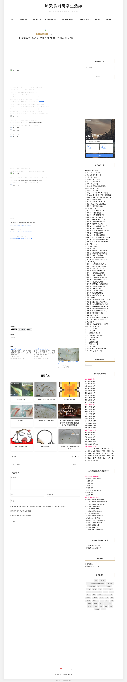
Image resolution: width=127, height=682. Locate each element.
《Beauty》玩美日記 (93, 173)
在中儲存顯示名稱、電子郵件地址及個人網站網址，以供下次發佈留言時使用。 (40, 506)
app (96, 580)
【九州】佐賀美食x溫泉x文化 (96, 264)
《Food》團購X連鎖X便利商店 (97, 186)
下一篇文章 (73, 464)
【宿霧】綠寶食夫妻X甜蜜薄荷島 (97, 317)
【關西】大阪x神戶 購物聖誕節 (97, 250)
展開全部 (88, 170)
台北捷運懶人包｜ (51, 19)
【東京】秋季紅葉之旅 (94, 213)
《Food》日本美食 (93, 190)
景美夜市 (101, 597)
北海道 (88, 591)
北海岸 (111, 589)
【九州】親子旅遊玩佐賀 (95, 282)
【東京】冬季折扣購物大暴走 (96, 210)
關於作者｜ (98, 19)
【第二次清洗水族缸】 (21, 446)
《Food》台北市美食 (93, 179)
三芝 (99, 586)
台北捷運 (99, 591)
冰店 (100, 589)
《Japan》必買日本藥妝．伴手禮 (97, 193)
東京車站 (88, 600)
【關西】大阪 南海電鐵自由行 (96, 257)
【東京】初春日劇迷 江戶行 (96, 215)
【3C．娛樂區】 (93, 328)
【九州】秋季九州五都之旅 (95, 268)
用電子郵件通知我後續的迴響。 (22, 511)
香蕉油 (103, 609)
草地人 (95, 606)
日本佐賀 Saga (91, 262)
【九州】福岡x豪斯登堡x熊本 (96, 266)
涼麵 (112, 600)
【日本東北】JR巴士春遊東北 (96, 204)
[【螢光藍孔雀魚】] (22, 353)
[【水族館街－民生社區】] (46, 353)
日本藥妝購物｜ (24, 19)
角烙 (111, 606)
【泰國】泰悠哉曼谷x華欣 (95, 313)
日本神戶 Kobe (91, 248)
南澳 (93, 591)
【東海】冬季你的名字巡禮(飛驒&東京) (99, 237)
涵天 (107, 600)
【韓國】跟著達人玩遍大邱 (95, 295)
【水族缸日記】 (42, 34)
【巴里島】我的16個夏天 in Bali (97, 319)
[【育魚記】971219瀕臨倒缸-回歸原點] (68, 354)
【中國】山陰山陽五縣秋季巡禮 (97, 259)
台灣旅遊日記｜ (85, 19)
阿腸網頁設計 (67, 674)
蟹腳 (106, 606)
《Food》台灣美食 (93, 184)
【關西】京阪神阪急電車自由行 (97, 255)
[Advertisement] (45, 55)
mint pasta (109, 583)
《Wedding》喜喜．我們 (95, 351)
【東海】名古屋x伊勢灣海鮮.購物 (97, 242)
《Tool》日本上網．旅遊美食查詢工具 (99, 197)
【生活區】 (92, 331)
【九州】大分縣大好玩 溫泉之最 (97, 277)
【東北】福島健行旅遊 (94, 199)
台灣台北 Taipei (92, 177)
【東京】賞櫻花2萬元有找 (95, 224)
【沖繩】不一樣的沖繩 (94, 288)
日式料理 (95, 597)
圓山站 (88, 594)
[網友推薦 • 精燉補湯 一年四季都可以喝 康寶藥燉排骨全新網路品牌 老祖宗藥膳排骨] (69, 411)
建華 (105, 594)
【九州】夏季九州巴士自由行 (96, 275)
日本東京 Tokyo (92, 208)
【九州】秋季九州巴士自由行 (96, 270)
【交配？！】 (21, 420)
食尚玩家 (97, 609)
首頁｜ (13, 19)
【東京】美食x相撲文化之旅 (96, 219)
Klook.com (88, 365)
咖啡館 (111, 591)
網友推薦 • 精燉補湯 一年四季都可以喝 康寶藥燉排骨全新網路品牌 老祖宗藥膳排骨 (69, 423)
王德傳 (95, 603)
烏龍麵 (89, 603)
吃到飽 (105, 591)
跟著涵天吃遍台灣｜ (68, 19)
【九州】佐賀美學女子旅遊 (95, 273)
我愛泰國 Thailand (93, 315)
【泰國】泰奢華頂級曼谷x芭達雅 (97, 306)
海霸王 (102, 600)
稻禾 (101, 603)
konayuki (102, 580)
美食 (110, 603)
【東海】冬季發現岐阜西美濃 (96, 235)
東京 (112, 597)
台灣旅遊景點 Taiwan (93, 188)
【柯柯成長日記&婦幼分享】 (97, 335)
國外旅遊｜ (36, 19)
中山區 (88, 589)
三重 (103, 586)
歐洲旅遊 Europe (92, 322)
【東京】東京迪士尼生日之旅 (96, 222)
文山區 (111, 594)
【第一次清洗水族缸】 (69, 399)
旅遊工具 (88, 597)
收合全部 (95, 170)
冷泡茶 (105, 589)
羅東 (105, 603)
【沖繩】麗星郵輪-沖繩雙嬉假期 (97, 284)
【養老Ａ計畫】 (46, 446)
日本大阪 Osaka (92, 246)
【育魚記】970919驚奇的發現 (45, 399)
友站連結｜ (109, 19)
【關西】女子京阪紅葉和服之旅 (97, 253)
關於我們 (59, 680)
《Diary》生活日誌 (93, 326)
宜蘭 (94, 594)
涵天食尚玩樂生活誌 (63, 6)
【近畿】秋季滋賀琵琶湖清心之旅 (97, 239)
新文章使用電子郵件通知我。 (21, 515)
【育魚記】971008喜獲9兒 (45, 420)
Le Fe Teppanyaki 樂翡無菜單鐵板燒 (95, 583)
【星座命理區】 (93, 342)
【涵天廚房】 (92, 346)
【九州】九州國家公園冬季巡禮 (97, 279)
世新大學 (109, 586)
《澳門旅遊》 (91, 297)
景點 (107, 597)
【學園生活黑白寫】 (94, 333)
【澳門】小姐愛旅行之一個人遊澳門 (98, 299)
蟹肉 (101, 606)
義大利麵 (89, 606)
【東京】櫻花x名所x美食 (95, 217)
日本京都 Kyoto (92, 244)
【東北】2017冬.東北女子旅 (96, 201)
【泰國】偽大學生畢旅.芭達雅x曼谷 (98, 304)
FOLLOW (99, 77)
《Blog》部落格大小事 (94, 175)
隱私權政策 (67, 680)
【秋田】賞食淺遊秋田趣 (95, 206)
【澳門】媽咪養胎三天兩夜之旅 (97, 302)
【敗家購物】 (92, 339)
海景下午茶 (95, 600)
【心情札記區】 (93, 337)
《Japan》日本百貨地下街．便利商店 (99, 195)
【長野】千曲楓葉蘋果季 (95, 233)
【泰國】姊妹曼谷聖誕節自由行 (97, 311)
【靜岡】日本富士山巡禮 (95, 228)
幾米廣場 (100, 594)
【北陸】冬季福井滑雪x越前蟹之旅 (98, 230)
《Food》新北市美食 (93, 181)
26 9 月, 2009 (52, 34)
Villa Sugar (92, 586)
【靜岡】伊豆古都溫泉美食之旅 (97, 226)
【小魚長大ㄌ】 (22, 399)
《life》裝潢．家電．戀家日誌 (96, 348)
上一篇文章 (17, 464)
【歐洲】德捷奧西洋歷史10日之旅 (98, 324)
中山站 (94, 589)
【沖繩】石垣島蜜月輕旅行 (95, 291)
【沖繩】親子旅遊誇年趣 (95, 293)
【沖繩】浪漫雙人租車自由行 (96, 286)
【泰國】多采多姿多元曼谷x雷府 (97, 308)
